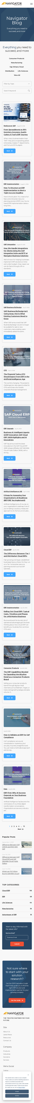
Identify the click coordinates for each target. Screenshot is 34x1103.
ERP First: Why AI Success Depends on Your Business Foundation (15, 795)
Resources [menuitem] (7, 1037)
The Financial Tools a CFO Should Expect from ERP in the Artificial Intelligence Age (16, 376)
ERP (3, 897)
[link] (11, 4)
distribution (9, 71)
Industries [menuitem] (6, 1054)
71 (24, 826)
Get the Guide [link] (15, 1000)
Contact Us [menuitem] (7, 1040)
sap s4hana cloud (17, 67)
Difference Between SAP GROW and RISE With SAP (11, 847)
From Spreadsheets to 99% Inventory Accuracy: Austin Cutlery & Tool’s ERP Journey (16, 132)
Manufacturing (7, 909)
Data (5, 789)
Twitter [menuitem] (5, 1070)
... (21, 826)
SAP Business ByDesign (13, 307)
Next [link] (8, 151)
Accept (17, 1091)
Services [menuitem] (6, 1060)
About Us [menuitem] (6, 1032)
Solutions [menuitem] (6, 1057)
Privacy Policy (21, 1087)
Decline (17, 1095)
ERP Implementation (11, 184)
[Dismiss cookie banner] (28, 1075)
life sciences (23, 71)
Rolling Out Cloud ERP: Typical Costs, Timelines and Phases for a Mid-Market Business (16, 614)
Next (19, 829)
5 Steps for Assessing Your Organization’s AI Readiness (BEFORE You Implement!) (15, 497)
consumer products (16, 58)
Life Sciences (7, 903)
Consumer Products (11, 668)
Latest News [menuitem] (7, 1035)
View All (17, 75)
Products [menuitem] (6, 1051)
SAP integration (10, 244)
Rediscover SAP (10, 126)
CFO (5, 370)
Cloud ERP (7, 550)
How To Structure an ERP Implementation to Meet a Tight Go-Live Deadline (15, 190)
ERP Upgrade (9, 428)
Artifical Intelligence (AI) (13, 491)
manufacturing (16, 63)
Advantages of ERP (9, 915)
